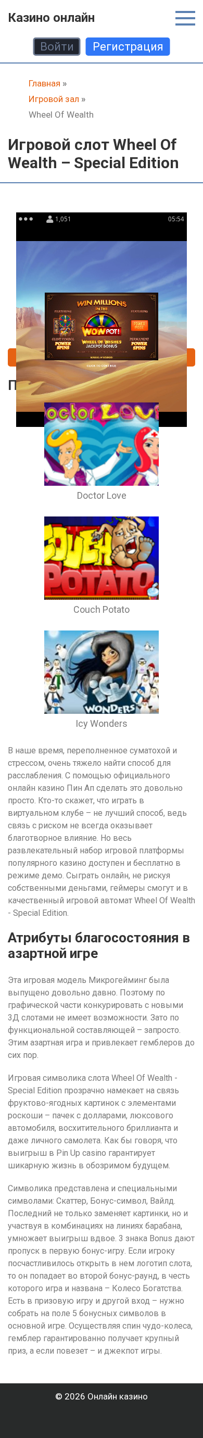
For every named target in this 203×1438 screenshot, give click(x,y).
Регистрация (128, 46)
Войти (57, 46)
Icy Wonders (101, 723)
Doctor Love (101, 495)
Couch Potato (101, 609)
